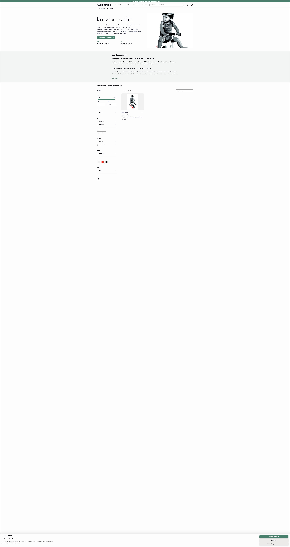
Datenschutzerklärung (11, 543)
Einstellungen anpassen (274, 544)
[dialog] (145, 273)
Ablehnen (274, 540)
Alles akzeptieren (274, 536)
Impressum (18, 543)
